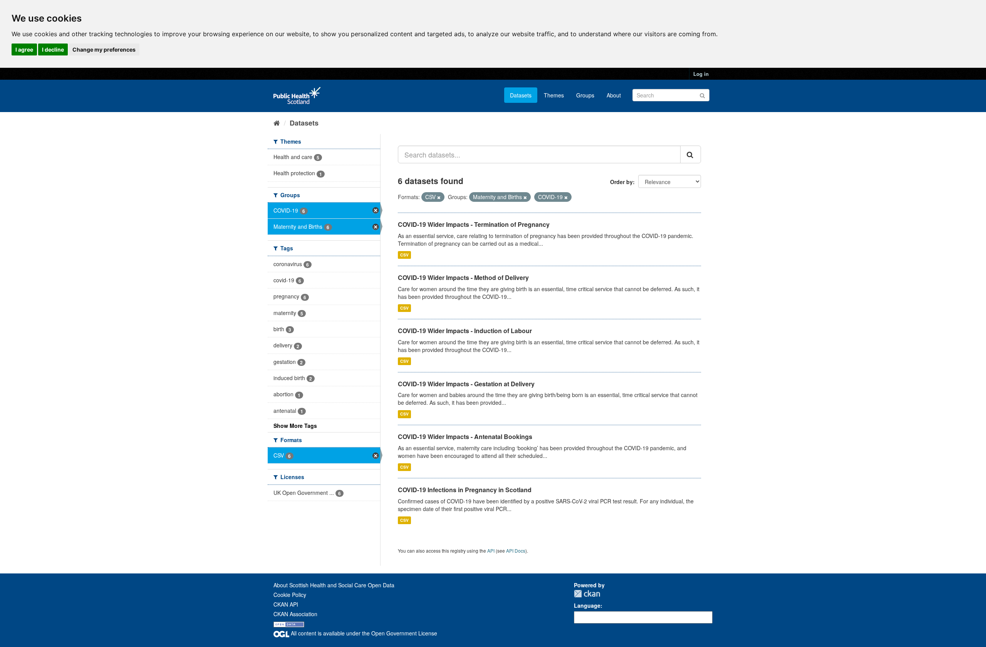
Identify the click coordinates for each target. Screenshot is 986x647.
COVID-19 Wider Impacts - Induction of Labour (465, 330)
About (614, 95)
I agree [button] (24, 49)
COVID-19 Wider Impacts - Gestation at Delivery (466, 383)
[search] (690, 154)
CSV (404, 255)
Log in (701, 73)
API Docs (515, 550)
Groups (585, 95)
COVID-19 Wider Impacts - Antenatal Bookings (465, 436)
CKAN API (285, 604)
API (491, 550)
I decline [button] (53, 49)
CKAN (587, 594)
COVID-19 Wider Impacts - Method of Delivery (463, 277)
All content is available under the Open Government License (363, 633)
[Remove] (439, 197)
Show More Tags (295, 425)
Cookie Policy (289, 594)
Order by (621, 182)
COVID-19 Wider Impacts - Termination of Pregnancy (474, 224)
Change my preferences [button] (104, 49)
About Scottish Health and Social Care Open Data (333, 585)
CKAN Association (295, 614)
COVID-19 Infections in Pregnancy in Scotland (465, 489)
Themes (554, 95)
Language (587, 605)
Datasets (521, 95)
